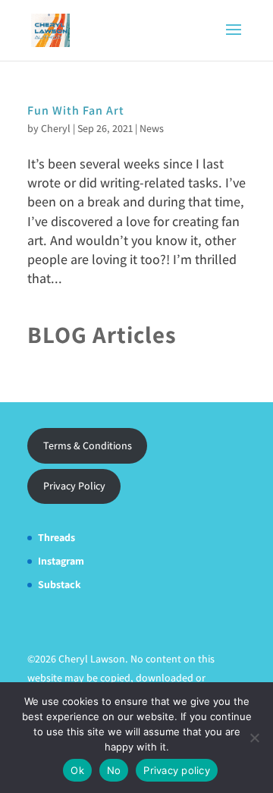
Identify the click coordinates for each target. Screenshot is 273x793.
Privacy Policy (74, 485)
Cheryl (56, 128)
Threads (56, 537)
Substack (59, 584)
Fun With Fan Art (75, 110)
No (114, 770)
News (152, 128)
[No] (254, 737)
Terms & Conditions (87, 445)
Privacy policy (176, 770)
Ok (77, 770)
